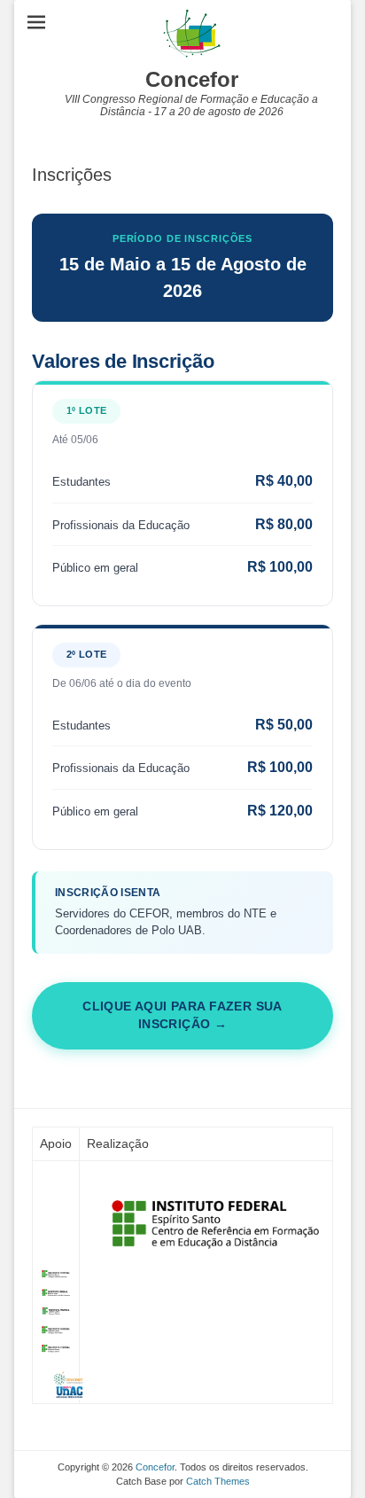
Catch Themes (218, 1481)
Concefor (191, 79)
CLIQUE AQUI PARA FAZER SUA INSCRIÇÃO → (182, 1015)
